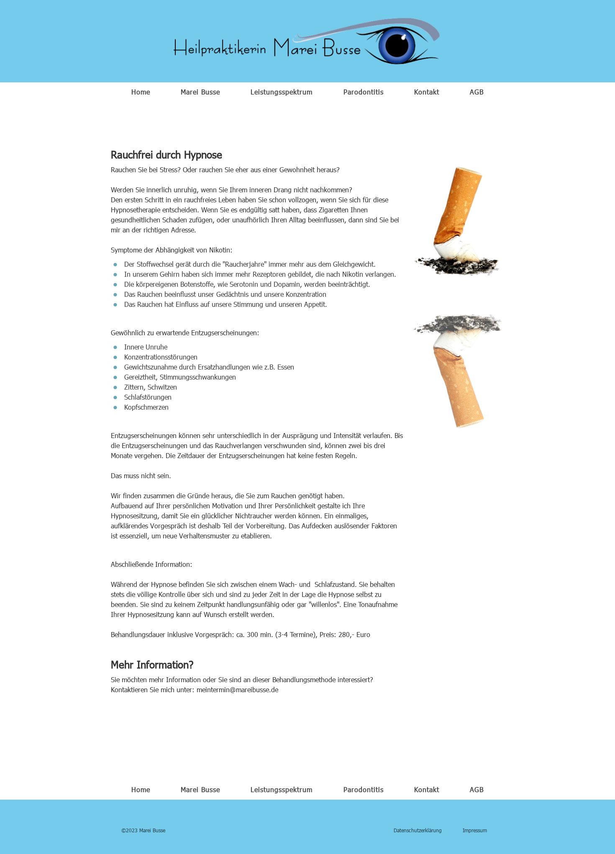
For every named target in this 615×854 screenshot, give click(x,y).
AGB (477, 91)
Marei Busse (200, 91)
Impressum (475, 830)
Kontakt (426, 91)
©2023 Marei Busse (143, 830)
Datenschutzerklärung (418, 830)
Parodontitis (363, 91)
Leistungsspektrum (282, 91)
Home (140, 91)
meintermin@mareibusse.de (237, 689)
